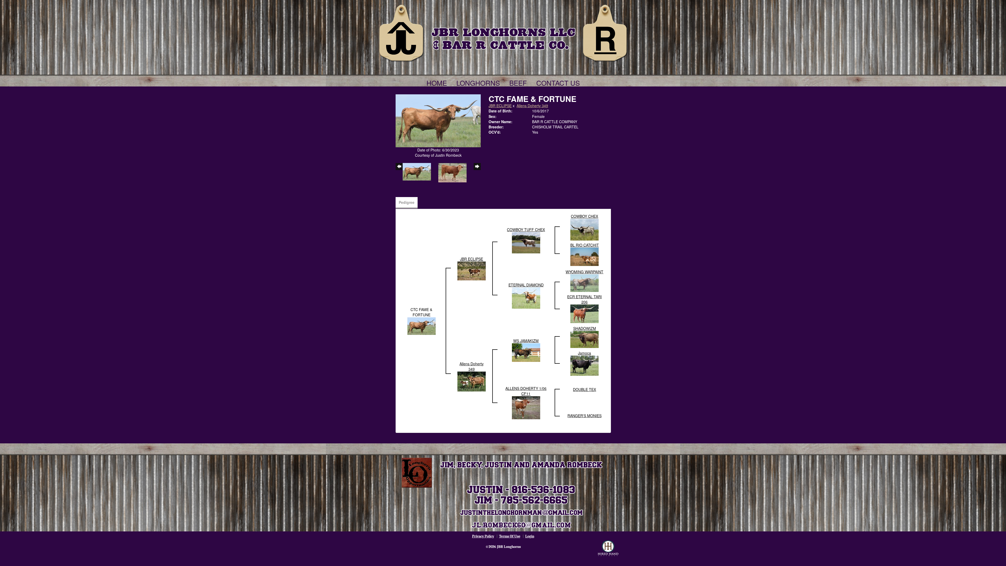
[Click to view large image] (438, 120)
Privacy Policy (483, 536)
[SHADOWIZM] (584, 338)
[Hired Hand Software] (608, 548)
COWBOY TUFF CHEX (526, 229)
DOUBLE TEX (584, 389)
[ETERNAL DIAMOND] (526, 297)
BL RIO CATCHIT (584, 245)
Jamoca (584, 353)
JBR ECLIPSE (500, 105)
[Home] (503, 32)
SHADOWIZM (584, 328)
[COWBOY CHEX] (584, 229)
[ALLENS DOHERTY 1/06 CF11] (526, 407)
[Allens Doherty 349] (471, 381)
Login (529, 536)
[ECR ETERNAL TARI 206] (584, 313)
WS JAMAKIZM (526, 340)
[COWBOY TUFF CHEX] (526, 242)
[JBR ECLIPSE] (471, 270)
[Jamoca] (584, 365)
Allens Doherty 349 (532, 105)
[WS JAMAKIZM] (526, 352)
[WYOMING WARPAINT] (584, 282)
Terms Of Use (509, 536)
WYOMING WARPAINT (584, 271)
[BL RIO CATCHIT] (584, 256)
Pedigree (406, 202)
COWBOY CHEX (584, 216)
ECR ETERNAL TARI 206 (584, 299)
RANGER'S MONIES (584, 415)
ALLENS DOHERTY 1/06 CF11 (525, 391)
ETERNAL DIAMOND (526, 284)
